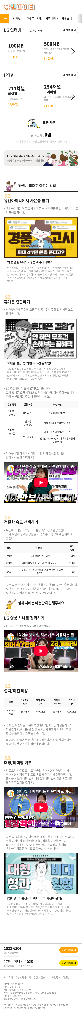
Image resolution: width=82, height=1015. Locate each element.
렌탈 (39, 18)
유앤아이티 (19, 7)
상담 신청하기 (68, 950)
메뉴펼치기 (4, 18)
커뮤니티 (50, 18)
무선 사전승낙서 (41, 977)
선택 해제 (71, 30)
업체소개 (67, 18)
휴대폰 (30, 18)
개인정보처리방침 (60, 977)
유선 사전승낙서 (23, 977)
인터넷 (17, 18)
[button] (72, 52)
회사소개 (8, 977)
